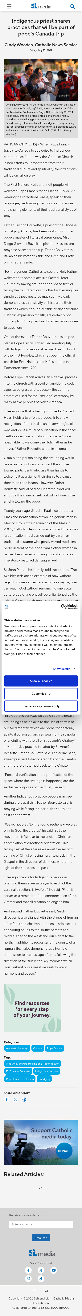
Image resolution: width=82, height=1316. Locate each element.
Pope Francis (54, 1048)
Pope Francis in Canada (20, 1079)
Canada (37, 1048)
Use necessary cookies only (41, 706)
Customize (39, 693)
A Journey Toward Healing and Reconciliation (32, 1063)
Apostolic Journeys (17, 1048)
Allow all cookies (41, 681)
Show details (61, 668)
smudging (44, 1079)
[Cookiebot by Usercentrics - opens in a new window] (61, 606)
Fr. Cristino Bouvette (18, 1071)
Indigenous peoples (46, 1071)
